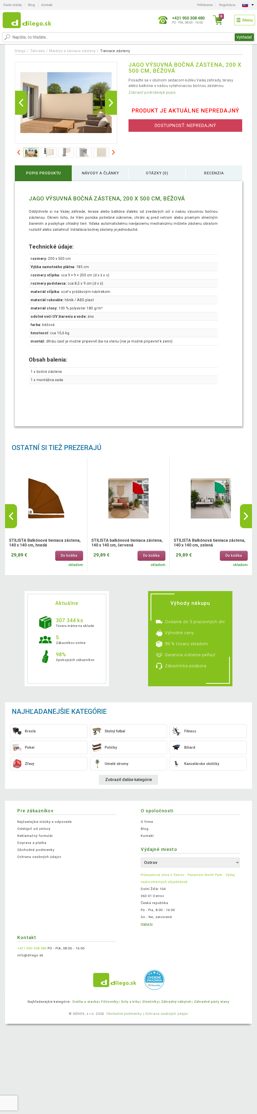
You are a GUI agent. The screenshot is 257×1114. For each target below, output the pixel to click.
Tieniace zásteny (115, 51)
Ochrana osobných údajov (39, 857)
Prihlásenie (205, 5)
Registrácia (227, 5)
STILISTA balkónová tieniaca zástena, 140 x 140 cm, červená (127, 542)
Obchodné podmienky (35, 850)
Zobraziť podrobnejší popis (152, 92)
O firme (147, 822)
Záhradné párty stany (212, 1002)
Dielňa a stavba (86, 1002)
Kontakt (46, 5)
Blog (31, 5)
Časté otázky (12, 5)
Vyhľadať (244, 37)
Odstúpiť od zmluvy (33, 829)
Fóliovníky (109, 1002)
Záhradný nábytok (176, 1002)
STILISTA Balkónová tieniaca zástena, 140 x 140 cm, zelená (209, 542)
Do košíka (69, 555)
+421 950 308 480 (32, 948)
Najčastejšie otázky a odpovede (44, 822)
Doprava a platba (31, 843)
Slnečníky (150, 1002)
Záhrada (37, 51)
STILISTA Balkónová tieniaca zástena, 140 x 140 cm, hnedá (45, 542)
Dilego (20, 51)
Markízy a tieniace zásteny (72, 51)
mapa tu (147, 924)
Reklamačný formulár (35, 836)
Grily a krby (130, 1002)
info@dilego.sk (30, 955)
